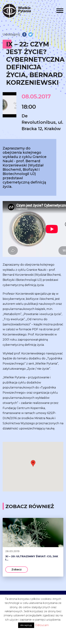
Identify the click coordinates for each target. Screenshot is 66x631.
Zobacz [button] (16, 569)
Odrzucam (42, 625)
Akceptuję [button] (26, 625)
